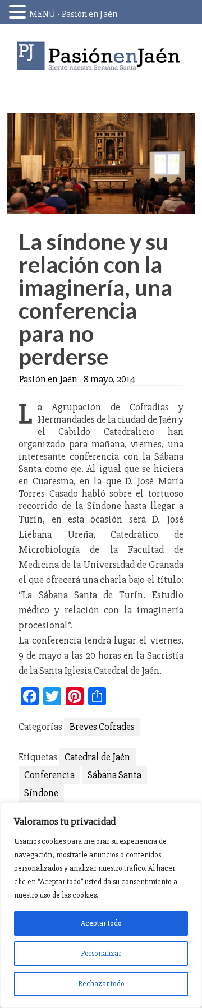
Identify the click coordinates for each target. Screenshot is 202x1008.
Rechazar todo (101, 983)
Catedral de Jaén (97, 757)
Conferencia (49, 775)
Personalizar (101, 953)
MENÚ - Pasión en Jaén (73, 14)
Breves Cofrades (102, 726)
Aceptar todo (101, 923)
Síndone (41, 793)
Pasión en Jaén (101, 56)
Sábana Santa (114, 775)
